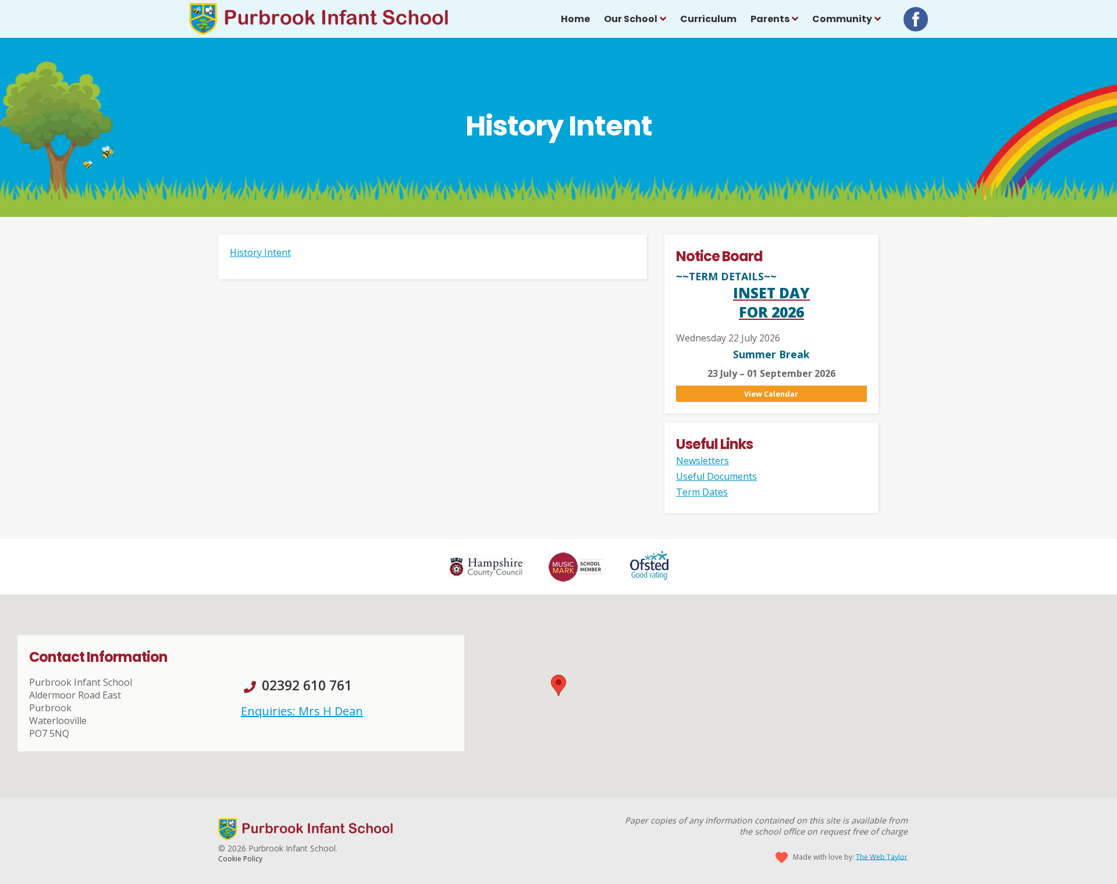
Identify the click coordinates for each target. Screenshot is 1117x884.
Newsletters (702, 460)
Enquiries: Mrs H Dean (302, 711)
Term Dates (702, 492)
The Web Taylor (882, 856)
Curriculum (708, 19)
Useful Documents (716, 476)
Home (575, 19)
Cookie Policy (240, 859)
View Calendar (771, 393)
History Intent (260, 252)
